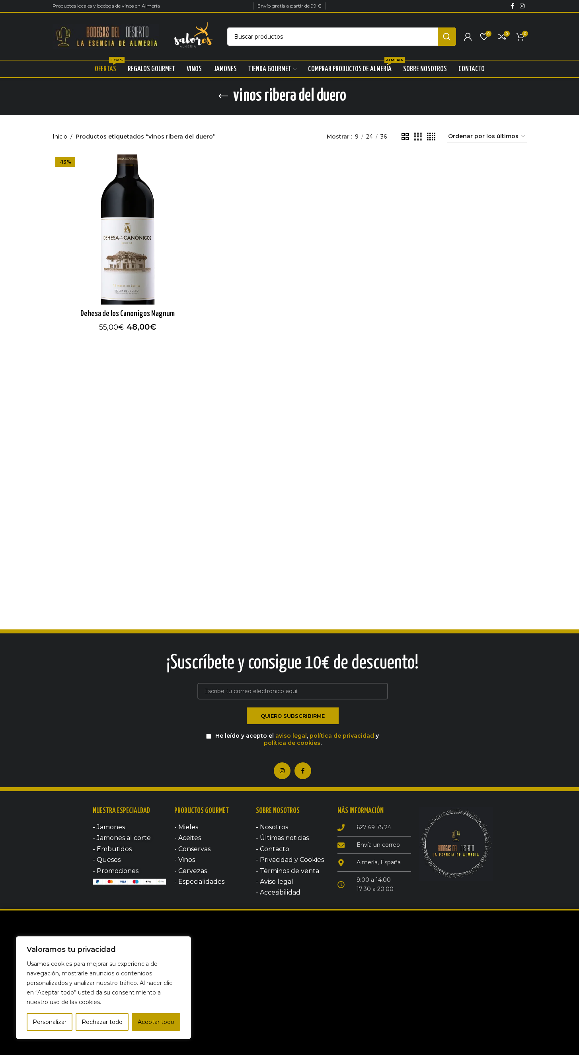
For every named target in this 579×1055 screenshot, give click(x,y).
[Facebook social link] (512, 6)
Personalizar (49, 1022)
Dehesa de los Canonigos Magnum (127, 314)
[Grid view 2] (405, 137)
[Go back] (223, 96)
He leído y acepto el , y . (296, 739)
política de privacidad (342, 735)
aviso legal (291, 735)
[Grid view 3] (418, 137)
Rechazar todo (102, 1022)
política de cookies (292, 742)
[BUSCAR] (447, 36)
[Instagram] (282, 770)
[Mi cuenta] (468, 37)
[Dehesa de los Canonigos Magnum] (128, 229)
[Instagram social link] (522, 6)
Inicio (60, 136)
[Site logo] (106, 36)
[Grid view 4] (431, 137)
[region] (103, 987)
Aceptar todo (156, 1022)
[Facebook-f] (302, 770)
